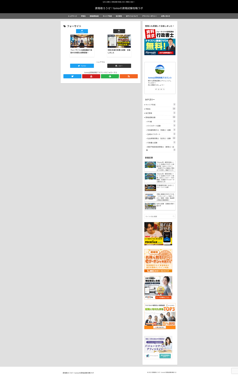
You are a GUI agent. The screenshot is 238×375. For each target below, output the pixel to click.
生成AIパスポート (161, 134)
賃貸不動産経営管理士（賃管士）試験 (160, 148)
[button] (119, 31)
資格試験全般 (160, 117)
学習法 (160, 109)
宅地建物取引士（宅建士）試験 (161, 130)
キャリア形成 (160, 104)
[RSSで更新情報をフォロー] (129, 76)
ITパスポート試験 (161, 125)
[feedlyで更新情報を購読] (161, 89)
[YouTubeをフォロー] (91, 76)
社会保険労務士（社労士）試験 (161, 138)
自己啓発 (160, 113)
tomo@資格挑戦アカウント (160, 77)
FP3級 (161, 121)
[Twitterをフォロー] (72, 76)
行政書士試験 (161, 142)
